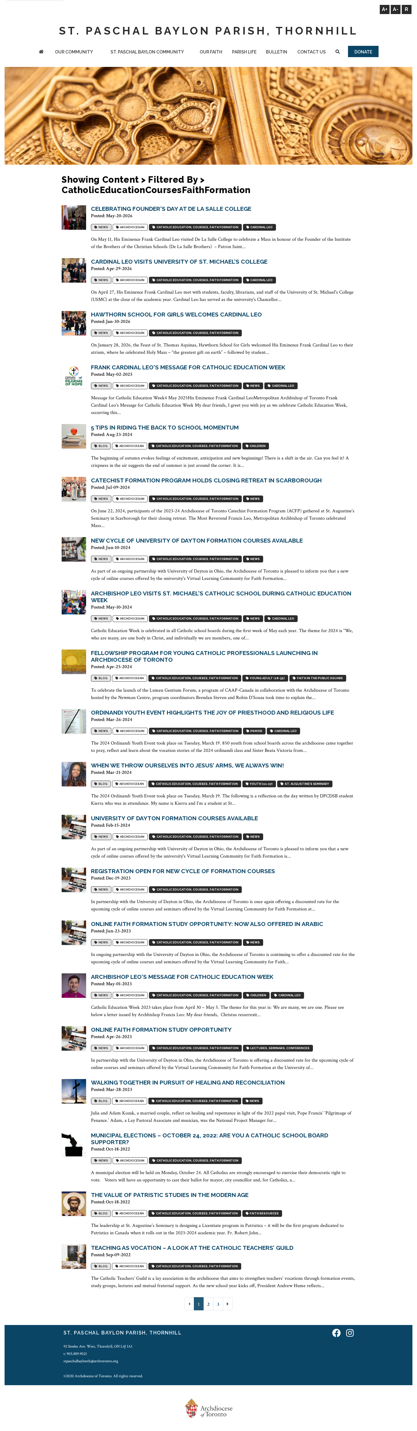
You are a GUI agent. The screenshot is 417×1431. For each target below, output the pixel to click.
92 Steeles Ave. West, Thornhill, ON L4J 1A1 (97, 1346)
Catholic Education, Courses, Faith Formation (196, 227)
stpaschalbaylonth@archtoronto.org (90, 1361)
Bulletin (276, 51)
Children (257, 446)
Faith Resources (263, 1213)
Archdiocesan (131, 227)
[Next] (228, 1303)
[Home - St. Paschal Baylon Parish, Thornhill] (41, 52)
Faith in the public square (319, 678)
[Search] (337, 52)
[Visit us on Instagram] (350, 1333)
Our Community (74, 51)
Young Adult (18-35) (266, 678)
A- (395, 9)
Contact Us (311, 51)
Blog (102, 446)
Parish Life (244, 51)
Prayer (255, 731)
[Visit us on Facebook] (336, 1333)
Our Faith (211, 51)
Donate (363, 51)
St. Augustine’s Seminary (306, 784)
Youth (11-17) (260, 784)
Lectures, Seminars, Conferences (279, 1048)
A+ (384, 9)
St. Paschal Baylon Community (147, 51)
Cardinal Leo (261, 227)
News (102, 227)
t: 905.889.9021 (75, 1353)
